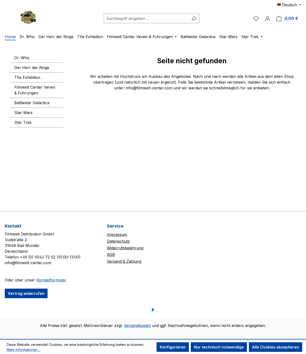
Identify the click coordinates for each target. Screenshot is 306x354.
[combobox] (146, 18)
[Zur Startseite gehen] (29, 17)
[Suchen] (193, 18)
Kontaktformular (51, 280)
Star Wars (23, 112)
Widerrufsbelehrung (125, 248)
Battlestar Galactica (31, 102)
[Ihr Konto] (267, 18)
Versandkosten (137, 325)
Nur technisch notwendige (219, 347)
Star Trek (23, 122)
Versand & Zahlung (124, 261)
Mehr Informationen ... (23, 350)
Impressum (117, 234)
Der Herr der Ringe (31, 67)
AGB (111, 254)
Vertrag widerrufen (26, 293)
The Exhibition (27, 77)
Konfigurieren (173, 347)
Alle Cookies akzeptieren (275, 347)
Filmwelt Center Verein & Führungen (34, 90)
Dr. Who (21, 57)
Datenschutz (118, 241)
